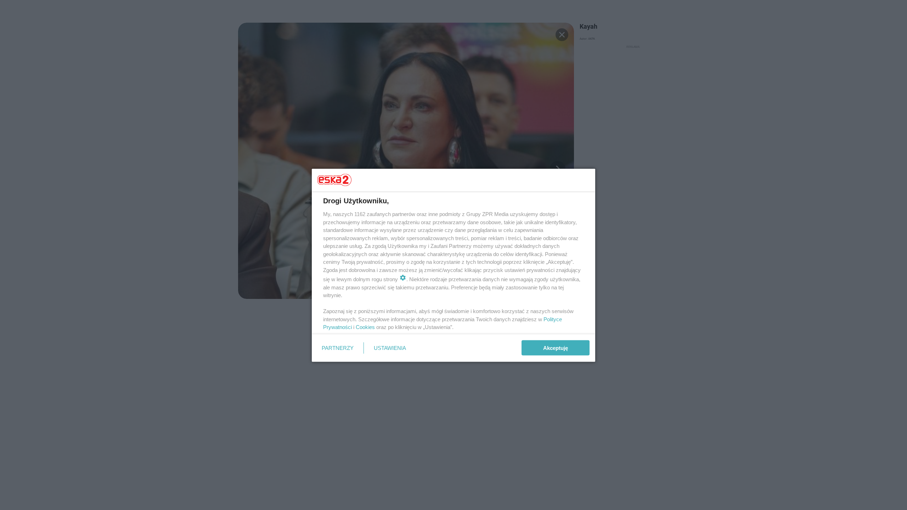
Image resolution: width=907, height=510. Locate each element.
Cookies (365, 327)
